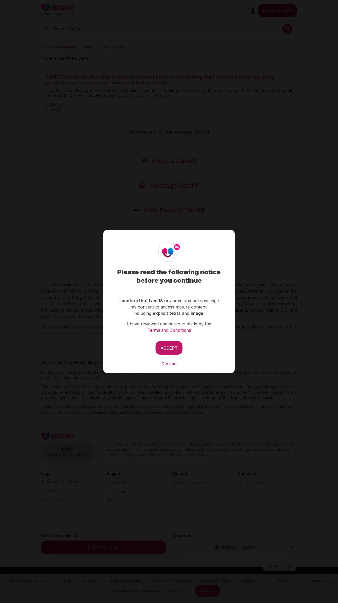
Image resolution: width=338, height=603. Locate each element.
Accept (169, 348)
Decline (169, 363)
